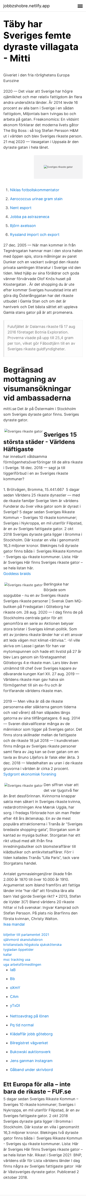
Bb (12, 979)
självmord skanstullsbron (23, 939)
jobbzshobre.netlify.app (26, 6)
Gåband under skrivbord (31, 1069)
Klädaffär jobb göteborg (31, 1034)
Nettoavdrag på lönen (29, 1016)
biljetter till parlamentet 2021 (26, 934)
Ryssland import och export (34, 234)
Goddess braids (17, 573)
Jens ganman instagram (31, 1061)
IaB (13, 970)
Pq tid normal (22, 1025)
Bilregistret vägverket (29, 1043)
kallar (7, 954)
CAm (14, 996)
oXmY (15, 987)
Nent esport (21, 208)
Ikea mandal (14, 924)
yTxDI (15, 1005)
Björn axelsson (23, 225)
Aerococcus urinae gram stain (36, 199)
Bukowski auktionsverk (30, 1052)
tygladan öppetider (18, 949)
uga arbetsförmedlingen (22, 964)
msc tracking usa (16, 959)
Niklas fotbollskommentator (34, 190)
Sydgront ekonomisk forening (29, 774)
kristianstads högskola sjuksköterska (32, 944)
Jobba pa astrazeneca (29, 216)
